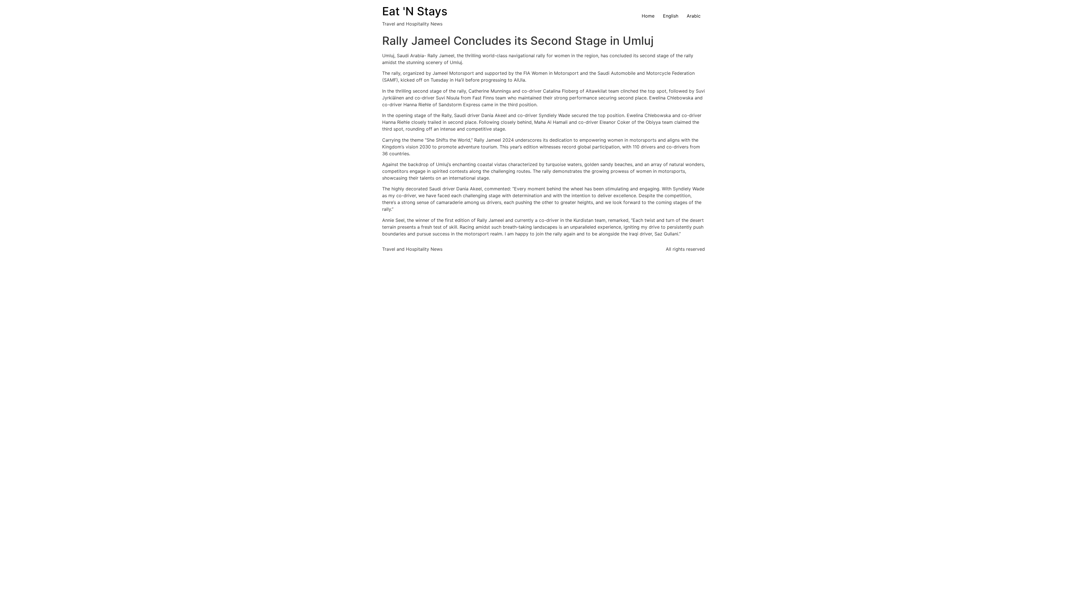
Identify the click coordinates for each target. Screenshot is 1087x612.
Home (648, 16)
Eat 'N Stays (414, 11)
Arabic (694, 16)
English (670, 16)
